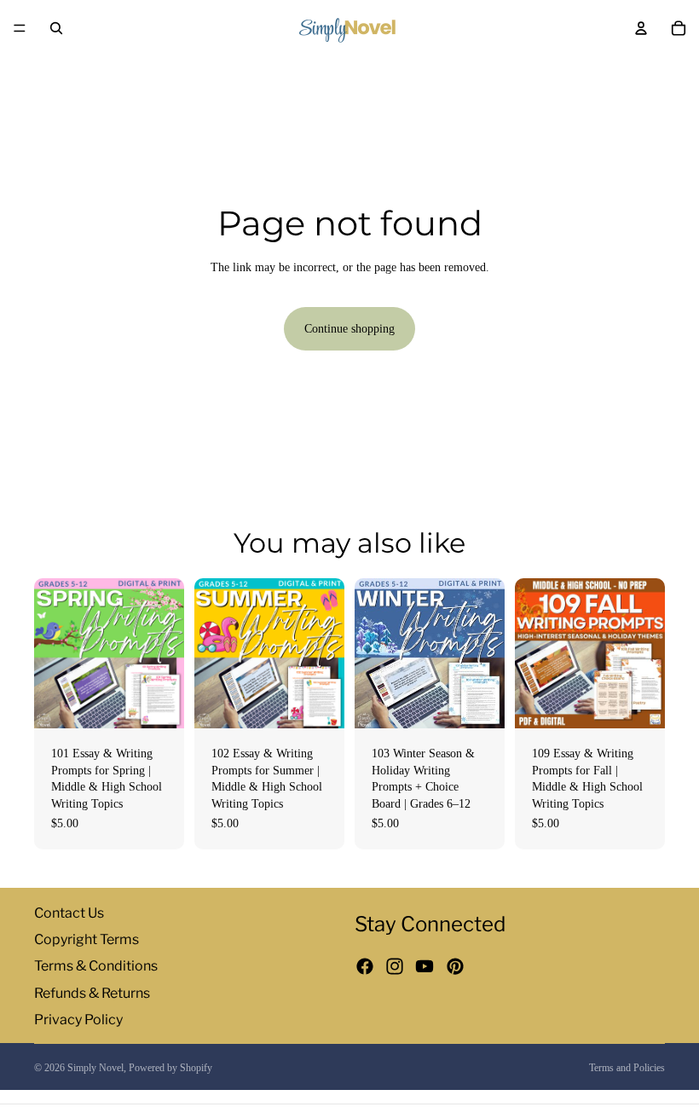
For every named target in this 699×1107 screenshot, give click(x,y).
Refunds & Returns (92, 992)
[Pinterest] (455, 966)
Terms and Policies (627, 1068)
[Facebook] (365, 966)
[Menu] (19, 28)
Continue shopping (349, 328)
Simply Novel (95, 1068)
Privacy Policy (78, 1019)
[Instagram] (394, 966)
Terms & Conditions (96, 966)
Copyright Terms (86, 939)
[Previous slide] (53, 653)
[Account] (641, 28)
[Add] (157, 702)
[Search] (56, 28)
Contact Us (69, 913)
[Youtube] (424, 966)
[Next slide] (165, 653)
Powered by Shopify (170, 1068)
